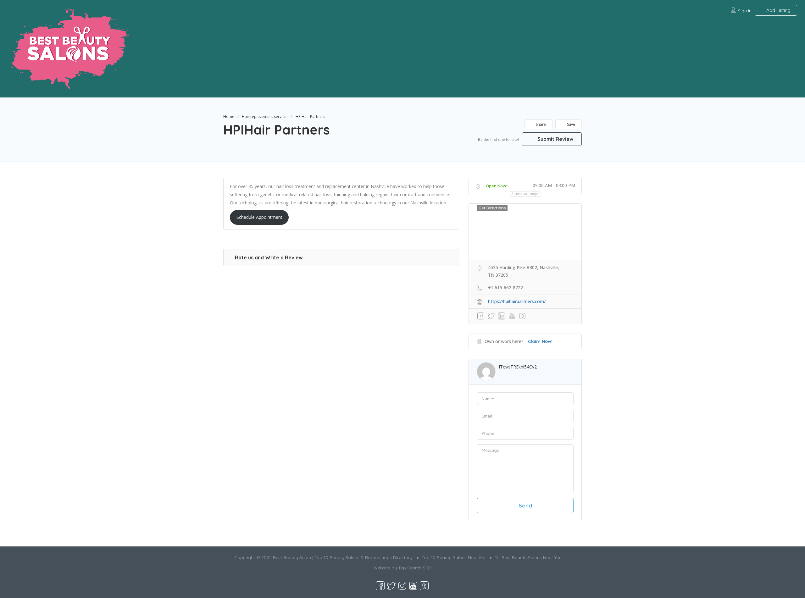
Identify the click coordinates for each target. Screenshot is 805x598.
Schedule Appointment (259, 217)
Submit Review (554, 139)
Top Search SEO (415, 568)
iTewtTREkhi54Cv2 (518, 367)
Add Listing (778, 10)
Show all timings (526, 194)
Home (228, 116)
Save (570, 124)
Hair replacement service (264, 116)
